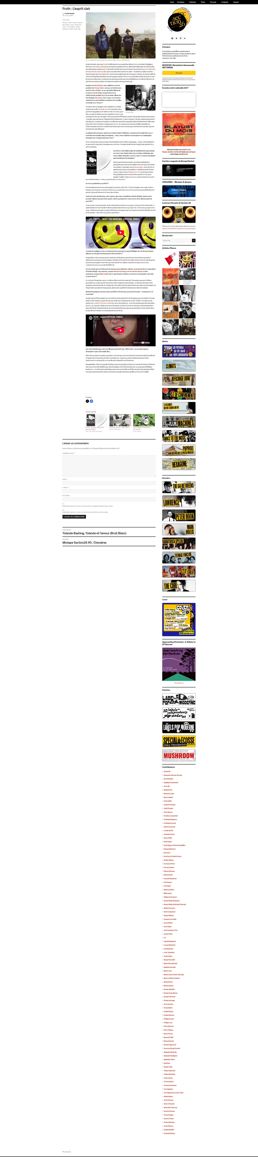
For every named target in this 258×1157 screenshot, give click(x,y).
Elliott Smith (104, 274)
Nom (64, 479)
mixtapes (192, 152)
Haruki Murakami (135, 271)
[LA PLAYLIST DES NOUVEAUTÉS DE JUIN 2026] (170, 276)
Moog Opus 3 (138, 167)
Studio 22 (103, 109)
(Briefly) (97, 85)
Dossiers (236, 2)
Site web (66, 495)
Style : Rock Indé (75, 29)
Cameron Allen (101, 72)
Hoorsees (128, 76)
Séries (203, 2)
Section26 (67, 1152)
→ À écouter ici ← (179, 683)
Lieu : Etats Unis (76, 25)
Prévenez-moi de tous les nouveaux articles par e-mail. (85, 512)
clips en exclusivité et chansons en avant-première (178, 228)
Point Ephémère (103, 74)
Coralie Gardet (69, 13)
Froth (106, 64)
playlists (185, 149)
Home (172, 2)
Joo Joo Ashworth (149, 69)
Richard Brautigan (120, 271)
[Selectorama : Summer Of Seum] (187, 259)
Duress (116, 124)
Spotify (170, 152)
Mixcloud (184, 154)
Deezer (164, 152)
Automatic (98, 98)
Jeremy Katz (90, 72)
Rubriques (192, 2)
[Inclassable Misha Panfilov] (187, 293)
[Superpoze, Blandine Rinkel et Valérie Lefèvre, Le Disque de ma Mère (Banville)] (170, 310)
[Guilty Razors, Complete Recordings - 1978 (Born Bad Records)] (170, 327)
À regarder (224, 2)
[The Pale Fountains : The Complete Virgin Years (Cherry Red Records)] (187, 327)
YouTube (176, 152)
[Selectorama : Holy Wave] (120, 420)
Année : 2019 (67, 22)
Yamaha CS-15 (133, 172)
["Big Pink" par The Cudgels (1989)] (187, 276)
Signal (103, 95)
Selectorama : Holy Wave (119, 427)
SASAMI (95, 93)
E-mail (65, 487)
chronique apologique (100, 67)
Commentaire (68, 453)
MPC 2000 (128, 187)
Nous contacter (186, 79)
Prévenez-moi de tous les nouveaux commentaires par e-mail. (87, 506)
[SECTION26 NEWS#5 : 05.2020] (144, 420)
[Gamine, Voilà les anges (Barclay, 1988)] (170, 293)
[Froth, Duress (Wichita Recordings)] (96, 420)
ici (112, 93)
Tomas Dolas (99, 88)
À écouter (213, 2)
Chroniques (180, 2)
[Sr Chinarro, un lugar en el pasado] (187, 310)
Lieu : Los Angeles (69, 27)
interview (66, 20)
